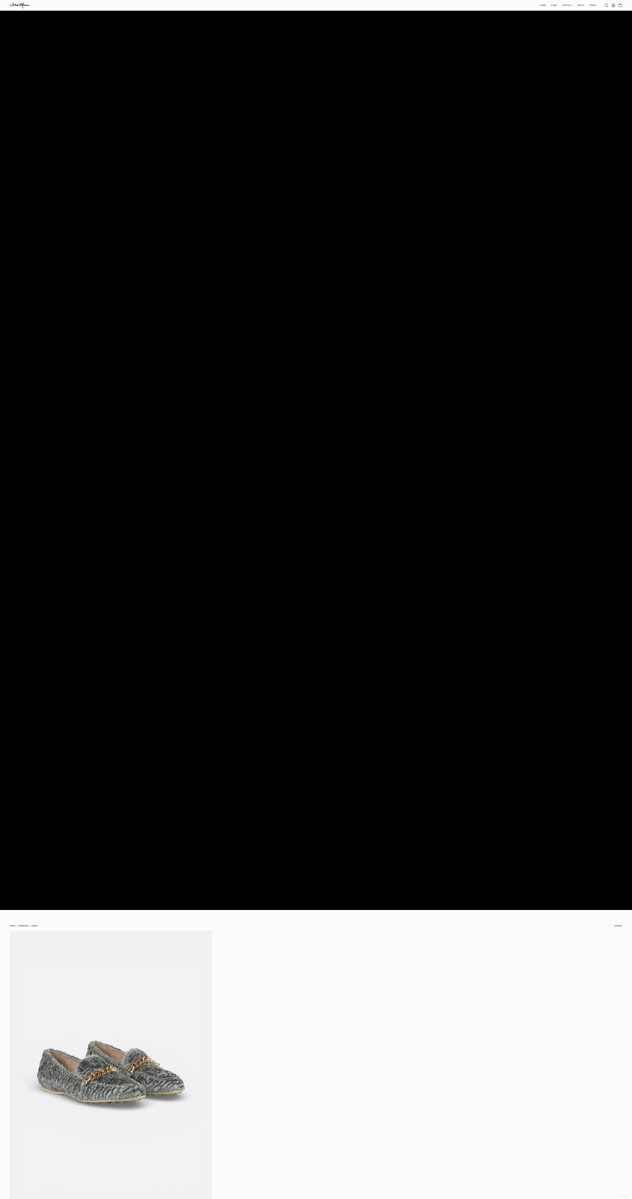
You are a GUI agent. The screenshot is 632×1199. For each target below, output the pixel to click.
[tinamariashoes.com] (20, 5)
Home (12, 926)
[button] (606, 5)
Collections (23, 926)
